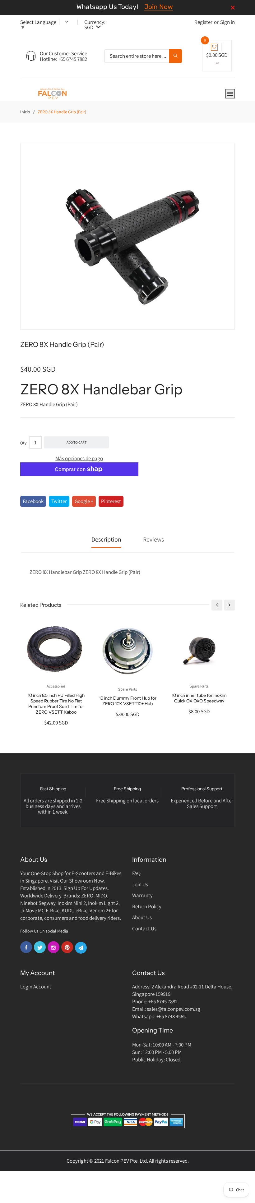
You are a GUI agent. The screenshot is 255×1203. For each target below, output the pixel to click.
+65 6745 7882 (72, 59)
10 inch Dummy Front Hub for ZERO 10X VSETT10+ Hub (127, 700)
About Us (142, 917)
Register (203, 22)
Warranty (142, 895)
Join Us (140, 884)
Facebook (33, 501)
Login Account (35, 986)
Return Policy (146, 906)
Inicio (25, 112)
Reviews (153, 539)
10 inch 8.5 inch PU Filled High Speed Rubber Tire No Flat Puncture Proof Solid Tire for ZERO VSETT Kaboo (56, 703)
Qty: (23, 443)
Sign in (227, 22)
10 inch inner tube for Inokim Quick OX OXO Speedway (199, 698)
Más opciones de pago (79, 458)
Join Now (158, 7)
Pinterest (111, 501)
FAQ (136, 873)
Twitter (59, 501)
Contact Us (144, 928)
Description (106, 539)
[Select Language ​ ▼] (62, 22)
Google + (84, 501)
